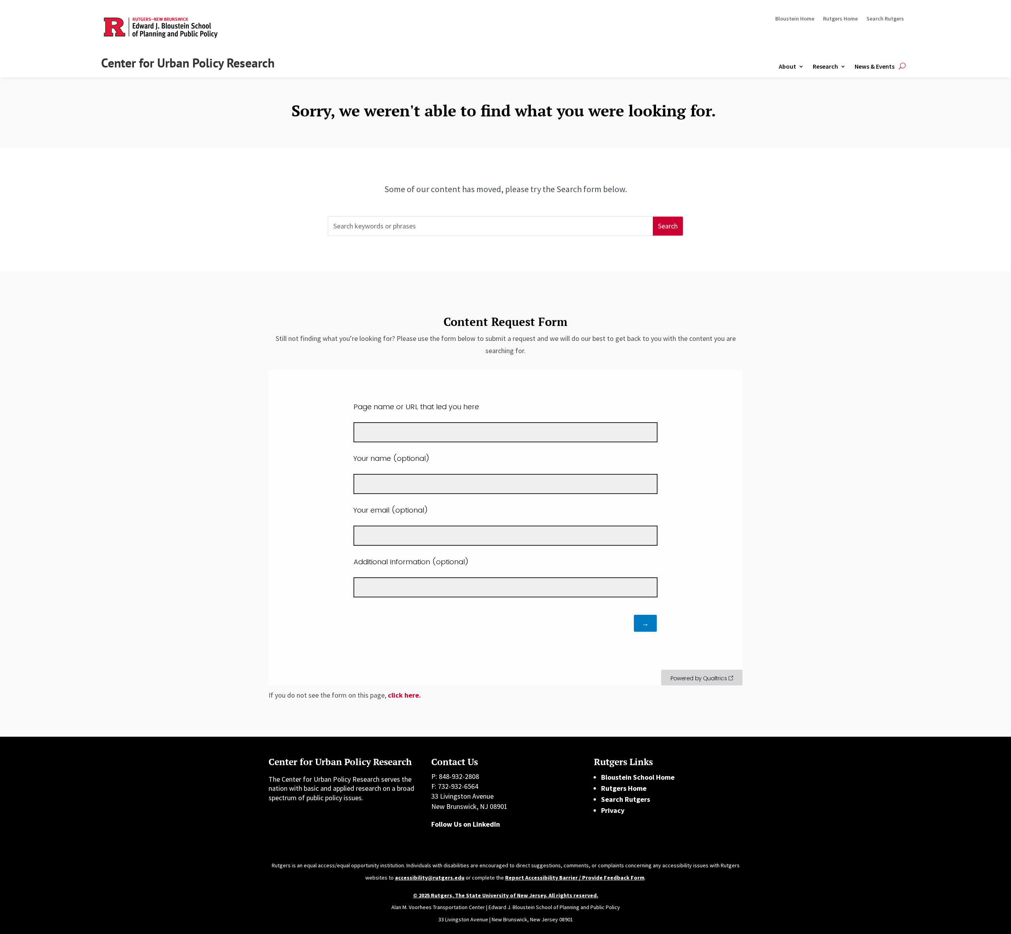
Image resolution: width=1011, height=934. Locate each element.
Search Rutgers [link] (885, 19)
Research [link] (825, 66)
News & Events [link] (874, 66)
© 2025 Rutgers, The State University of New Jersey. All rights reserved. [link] (505, 895)
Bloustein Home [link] (794, 19)
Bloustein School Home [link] (638, 777)
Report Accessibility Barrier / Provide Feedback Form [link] (575, 877)
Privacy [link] (612, 810)
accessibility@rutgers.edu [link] (429, 877)
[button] (668, 226)
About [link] (787, 66)
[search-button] (902, 66)
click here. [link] (404, 695)
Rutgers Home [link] (840, 19)
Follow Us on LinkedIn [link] (465, 824)
